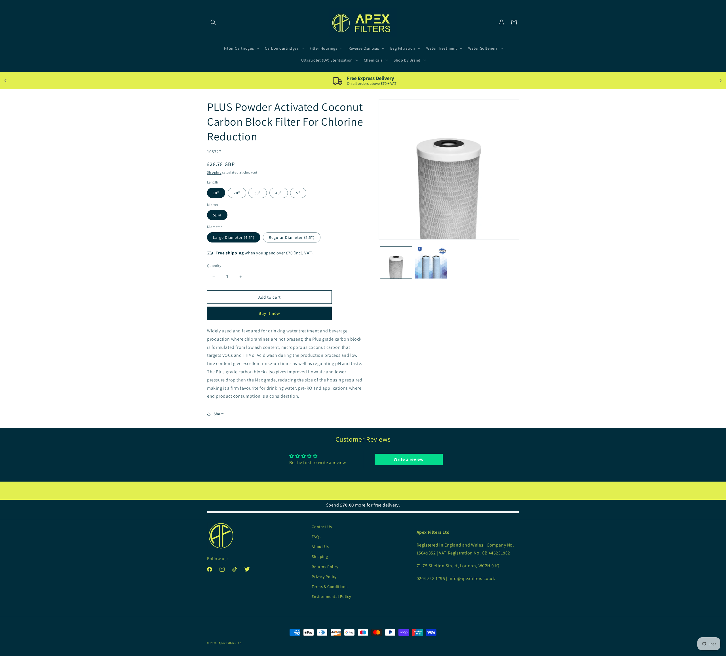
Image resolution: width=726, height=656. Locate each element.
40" (278, 192)
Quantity (214, 265)
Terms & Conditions (329, 586)
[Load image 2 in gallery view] (431, 263)
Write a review (408, 459)
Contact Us (322, 526)
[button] (213, 22)
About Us (320, 546)
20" (237, 192)
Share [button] (219, 413)
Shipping (214, 172)
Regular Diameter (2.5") (292, 237)
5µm (217, 215)
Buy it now (269, 313)
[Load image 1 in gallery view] (396, 263)
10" (216, 192)
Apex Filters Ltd (230, 643)
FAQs (316, 536)
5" (298, 192)
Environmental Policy (331, 596)
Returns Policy (325, 566)
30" (257, 192)
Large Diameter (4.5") (233, 237)
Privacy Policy (324, 576)
